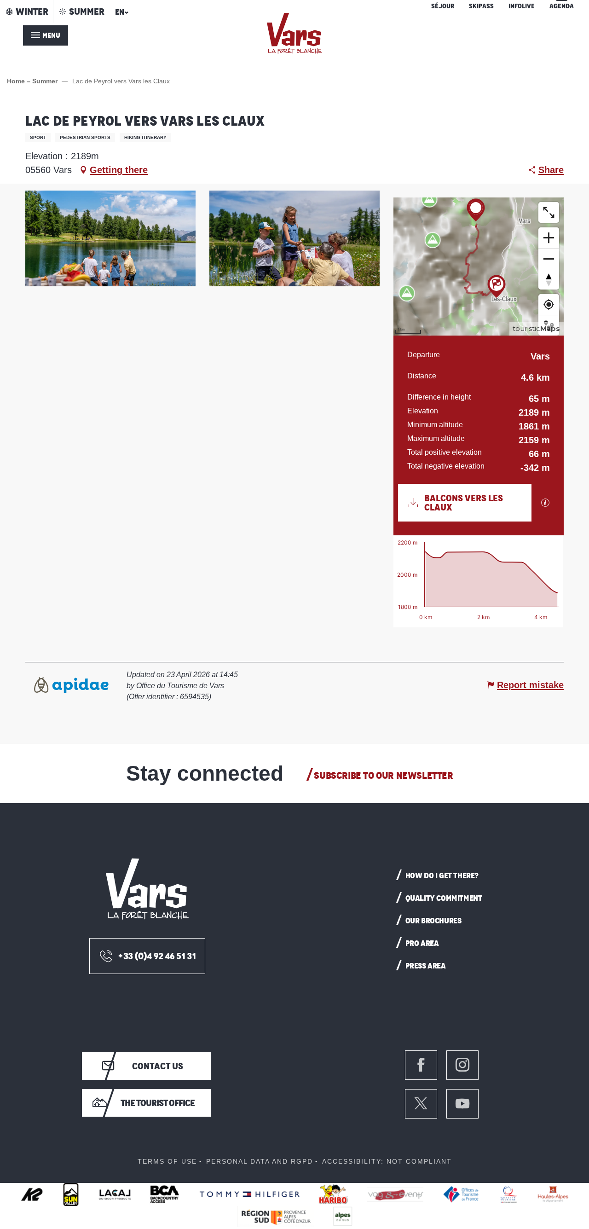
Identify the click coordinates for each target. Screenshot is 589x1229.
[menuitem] (294, 33)
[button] (120, 14)
